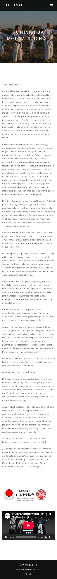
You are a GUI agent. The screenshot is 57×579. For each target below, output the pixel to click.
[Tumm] (45, 537)
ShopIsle (19, 569)
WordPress (36, 569)
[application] (28, 525)
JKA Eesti (13, 5)
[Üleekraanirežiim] (50, 537)
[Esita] (6, 537)
